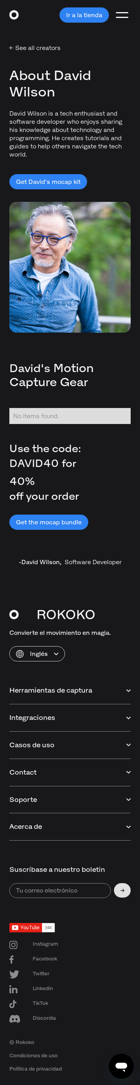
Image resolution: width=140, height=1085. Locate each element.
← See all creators (35, 48)
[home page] (14, 15)
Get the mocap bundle (49, 522)
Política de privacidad (35, 1069)
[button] (37, 653)
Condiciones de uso (33, 1055)
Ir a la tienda (84, 15)
